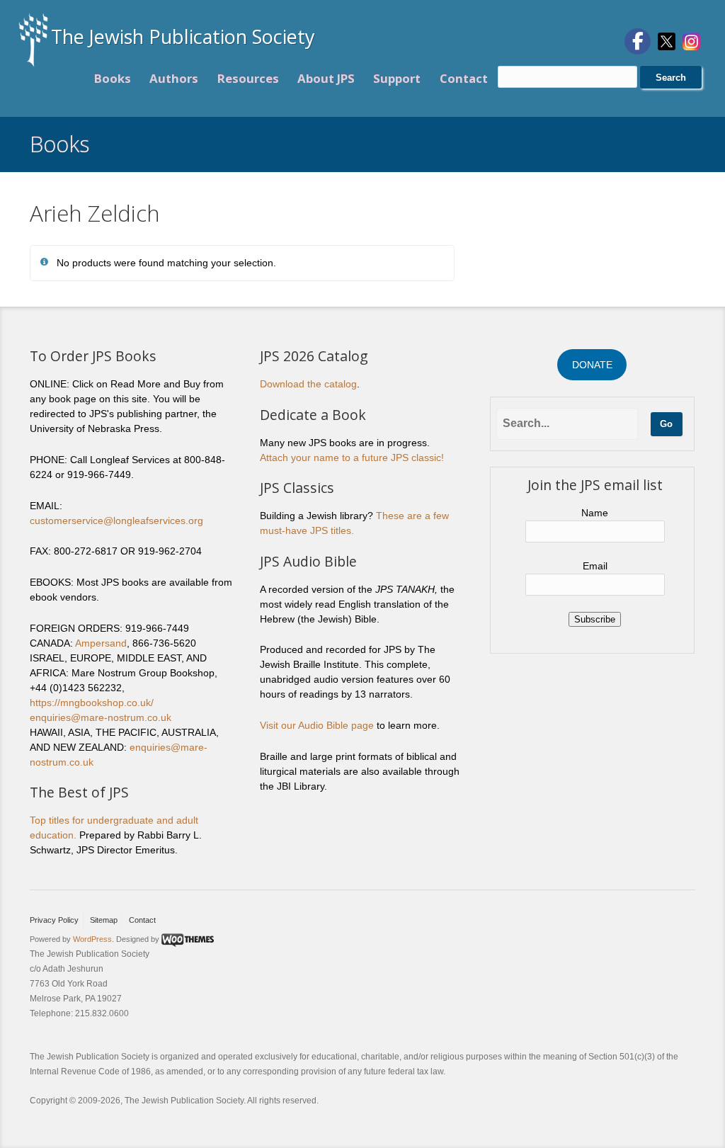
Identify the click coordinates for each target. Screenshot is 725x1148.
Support (397, 78)
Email (595, 566)
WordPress (92, 939)
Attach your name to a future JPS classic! (352, 457)
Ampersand (101, 643)
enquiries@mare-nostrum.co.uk (100, 717)
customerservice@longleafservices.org (116, 520)
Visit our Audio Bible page (317, 725)
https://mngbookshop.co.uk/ (92, 702)
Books (112, 78)
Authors (173, 78)
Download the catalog (308, 384)
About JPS (326, 78)
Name (594, 512)
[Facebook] (637, 41)
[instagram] (691, 40)
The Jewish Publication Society (183, 36)
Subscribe (594, 619)
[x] (667, 40)
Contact (464, 78)
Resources (248, 78)
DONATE (592, 364)
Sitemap (104, 920)
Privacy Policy (54, 920)
